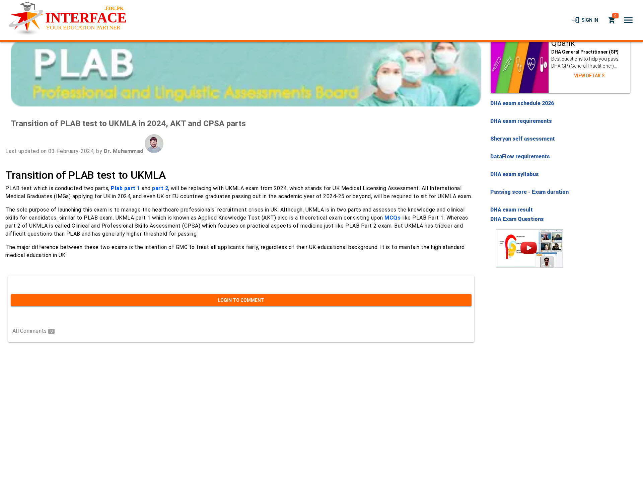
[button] (628, 20)
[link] (584, 20)
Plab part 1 (125, 188)
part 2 (160, 188)
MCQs (392, 218)
